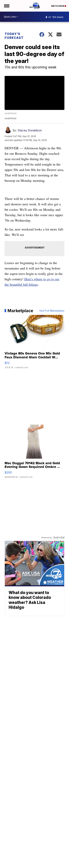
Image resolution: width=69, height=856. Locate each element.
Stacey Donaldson (30, 130)
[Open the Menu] (6, 6)
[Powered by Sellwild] (58, 537)
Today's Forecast (14, 36)
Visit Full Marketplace (51, 310)
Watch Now (58, 6)
